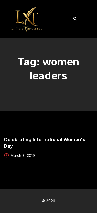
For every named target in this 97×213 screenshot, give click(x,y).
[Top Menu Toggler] (89, 19)
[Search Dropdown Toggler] (75, 19)
